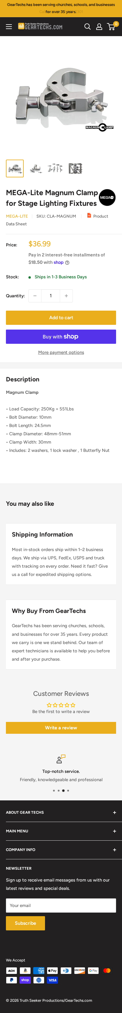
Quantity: (15, 295)
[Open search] (87, 26)
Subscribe (25, 923)
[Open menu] (9, 26)
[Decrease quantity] (35, 296)
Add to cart (61, 317)
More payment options (61, 352)
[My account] (99, 26)
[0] (111, 26)
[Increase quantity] (66, 296)
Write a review (61, 728)
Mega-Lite (17, 216)
